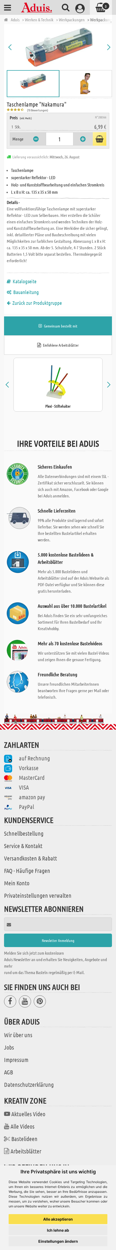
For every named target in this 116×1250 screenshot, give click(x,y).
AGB (8, 1071)
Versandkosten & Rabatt (30, 858)
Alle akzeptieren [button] (58, 1219)
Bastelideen (24, 1138)
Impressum (16, 1059)
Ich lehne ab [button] (58, 1230)
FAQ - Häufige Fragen (27, 870)
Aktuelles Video (28, 1113)
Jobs (9, 1047)
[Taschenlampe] (59, 47)
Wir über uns (18, 1034)
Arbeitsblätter (26, 1151)
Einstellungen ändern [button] (58, 1241)
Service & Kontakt (23, 845)
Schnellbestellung (23, 833)
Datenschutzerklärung (29, 1084)
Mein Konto (16, 882)
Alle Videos (23, 1126)
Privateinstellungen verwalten (37, 895)
